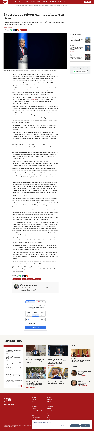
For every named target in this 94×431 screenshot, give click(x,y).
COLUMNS (74, 367)
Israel (11, 1)
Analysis (26, 1)
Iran (61, 5)
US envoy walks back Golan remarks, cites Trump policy (56, 382)
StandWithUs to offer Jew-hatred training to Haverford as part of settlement (13, 375)
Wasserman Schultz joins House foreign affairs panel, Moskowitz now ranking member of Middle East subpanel (14, 357)
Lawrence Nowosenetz (82, 385)
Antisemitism (53, 1)
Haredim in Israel (57, 5)
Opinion (33, 1)
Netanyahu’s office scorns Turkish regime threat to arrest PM (76, 48)
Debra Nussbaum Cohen (30, 387)
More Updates (8, 386)
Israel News (10, 11)
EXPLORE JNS (13, 341)
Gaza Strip (30, 279)
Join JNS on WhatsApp (81, 71)
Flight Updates (41, 5)
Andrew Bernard (29, 363)
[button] (9, 30)
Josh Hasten (78, 363)
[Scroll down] (21, 386)
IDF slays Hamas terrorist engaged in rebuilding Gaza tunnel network (76, 57)
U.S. (16, 1)
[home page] (5, 2)
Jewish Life (44, 1)
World (20, 1)
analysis (34, 99)
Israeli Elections (25, 5)
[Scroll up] (19, 386)
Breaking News (9, 346)
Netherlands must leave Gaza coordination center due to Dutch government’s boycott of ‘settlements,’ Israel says (57, 361)
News (5, 11)
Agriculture (37, 279)
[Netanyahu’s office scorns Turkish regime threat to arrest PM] (87, 48)
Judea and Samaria (49, 5)
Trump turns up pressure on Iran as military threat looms (80, 360)
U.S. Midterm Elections (33, 5)
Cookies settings (64, 425)
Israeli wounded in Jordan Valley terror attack (76, 40)
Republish (23, 30)
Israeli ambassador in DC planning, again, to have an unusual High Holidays (36, 361)
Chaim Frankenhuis (82, 375)
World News (50, 357)
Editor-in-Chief (66, 5)
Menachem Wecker (36, 363)
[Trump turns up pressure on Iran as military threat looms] (80, 353)
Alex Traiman (73, 363)
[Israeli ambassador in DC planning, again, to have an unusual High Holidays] (36, 350)
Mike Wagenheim (8, 27)
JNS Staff (72, 42)
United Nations (17, 279)
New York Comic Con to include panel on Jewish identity (14, 381)
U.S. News (27, 380)
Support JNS (87, 1)
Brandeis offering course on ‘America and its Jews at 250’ (14, 351)
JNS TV (38, 1)
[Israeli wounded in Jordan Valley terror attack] (87, 40)
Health (24, 279)
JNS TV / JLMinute (74, 358)
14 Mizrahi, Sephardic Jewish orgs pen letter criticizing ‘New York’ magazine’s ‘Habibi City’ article (14, 363)
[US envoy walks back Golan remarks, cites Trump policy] (58, 373)
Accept (74, 425)
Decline (85, 425)
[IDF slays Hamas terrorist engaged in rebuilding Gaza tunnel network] (87, 57)
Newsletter (73, 1)
